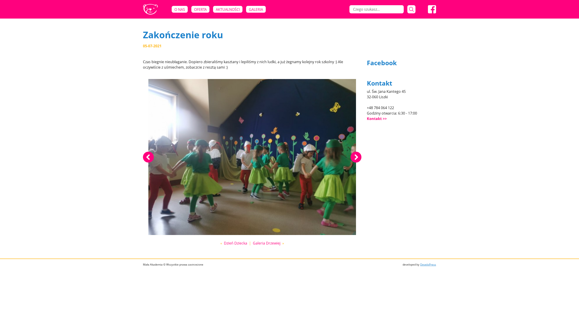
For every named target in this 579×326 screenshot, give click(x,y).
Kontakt (374, 118)
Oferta (200, 9)
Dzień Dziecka (235, 243)
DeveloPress (428, 264)
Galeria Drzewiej (266, 243)
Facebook (382, 62)
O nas (179, 9)
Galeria (256, 9)
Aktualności (228, 9)
